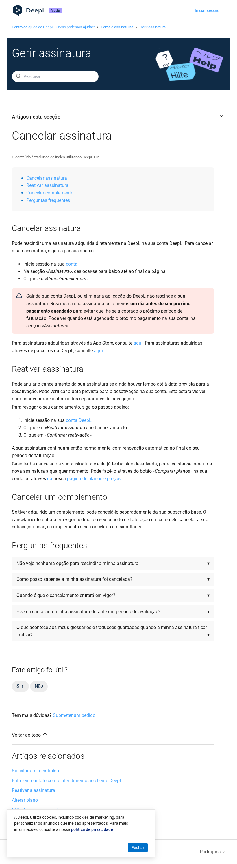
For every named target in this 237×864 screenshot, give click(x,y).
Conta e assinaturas (117, 27)
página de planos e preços (94, 478)
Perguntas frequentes (48, 200)
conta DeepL (79, 420)
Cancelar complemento (49, 193)
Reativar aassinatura (47, 185)
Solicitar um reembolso (35, 770)
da (49, 478)
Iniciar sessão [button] (207, 10)
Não (39, 686)
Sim (20, 686)
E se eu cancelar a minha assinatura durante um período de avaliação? (88, 611)
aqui (138, 343)
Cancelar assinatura (46, 178)
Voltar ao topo (27, 735)
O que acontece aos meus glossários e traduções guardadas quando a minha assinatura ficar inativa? (111, 631)
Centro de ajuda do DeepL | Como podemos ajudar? (53, 27)
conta (71, 264)
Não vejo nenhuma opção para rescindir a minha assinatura (77, 563)
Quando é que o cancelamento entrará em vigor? (65, 595)
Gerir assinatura (153, 27)
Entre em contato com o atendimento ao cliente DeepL (67, 780)
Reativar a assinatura (33, 790)
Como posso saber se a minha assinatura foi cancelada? (75, 579)
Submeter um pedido (74, 715)
